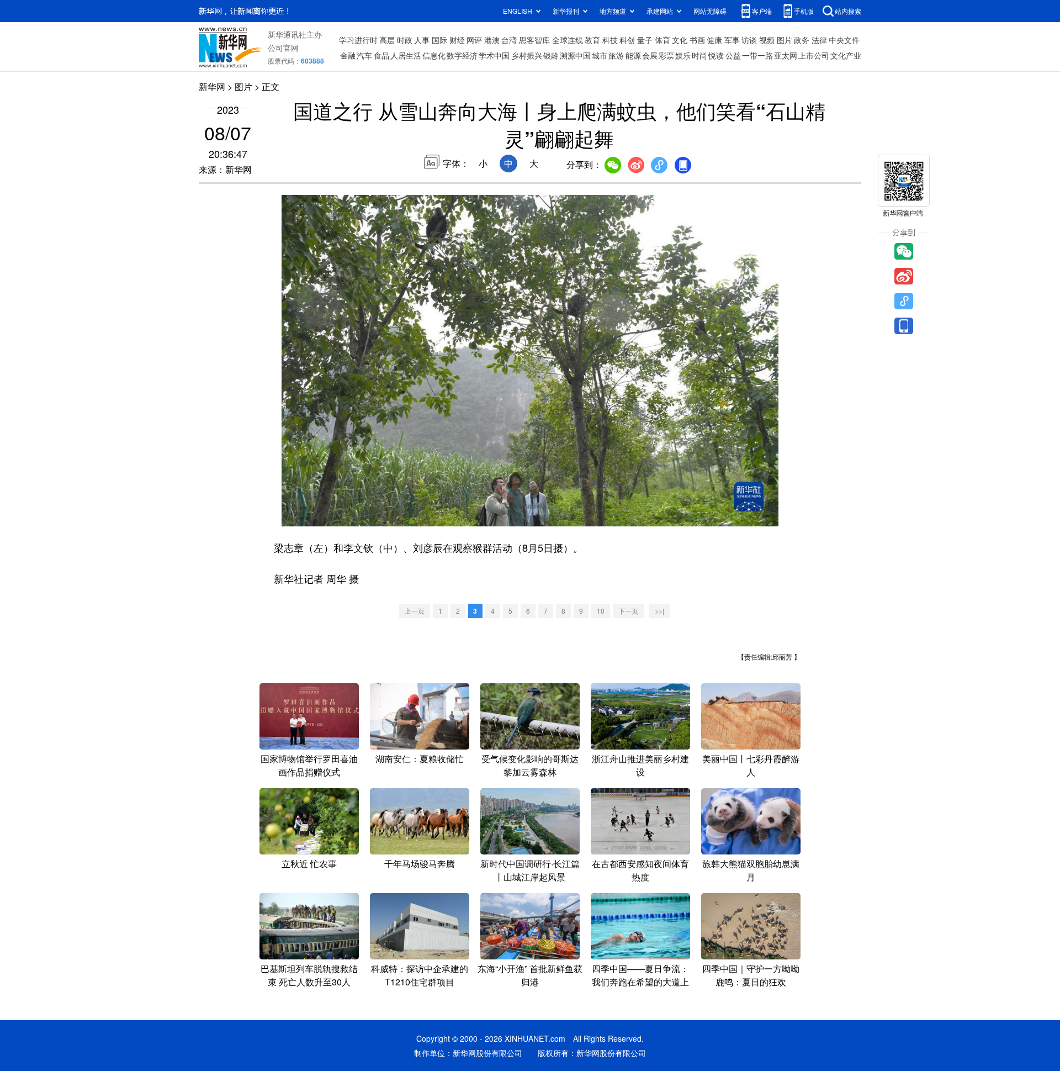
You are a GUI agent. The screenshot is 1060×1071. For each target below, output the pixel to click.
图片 (784, 39)
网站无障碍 (710, 10)
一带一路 (757, 55)
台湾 (509, 39)
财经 (457, 39)
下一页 (628, 610)
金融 (348, 55)
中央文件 (844, 39)
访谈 (749, 39)
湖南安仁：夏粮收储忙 (419, 758)
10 (601, 610)
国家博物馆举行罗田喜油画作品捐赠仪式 (309, 765)
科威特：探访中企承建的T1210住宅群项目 (419, 975)
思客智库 (534, 39)
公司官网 (283, 47)
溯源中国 (575, 55)
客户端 (762, 10)
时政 (404, 39)
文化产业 (845, 55)
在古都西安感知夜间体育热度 (640, 870)
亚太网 (785, 55)
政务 (801, 39)
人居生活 (405, 55)
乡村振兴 (526, 55)
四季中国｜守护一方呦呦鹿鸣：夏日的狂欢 (750, 975)
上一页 (415, 610)
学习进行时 (358, 39)
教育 (592, 39)
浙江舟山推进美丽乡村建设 (640, 765)
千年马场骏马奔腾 (419, 863)
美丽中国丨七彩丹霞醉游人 (750, 765)
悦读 (716, 55)
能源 (633, 55)
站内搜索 (848, 10)
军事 (732, 39)
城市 (599, 55)
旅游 (616, 55)
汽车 (364, 55)
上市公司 (813, 55)
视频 (767, 39)
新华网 (212, 86)
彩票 (666, 55)
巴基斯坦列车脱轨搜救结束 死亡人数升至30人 (309, 975)
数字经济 (462, 55)
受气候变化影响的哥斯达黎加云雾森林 (530, 765)
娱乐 (683, 55)
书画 (697, 39)
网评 (474, 39)
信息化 (434, 55)
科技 (610, 39)
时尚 (699, 55)
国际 (439, 39)
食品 (381, 55)
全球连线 (567, 39)
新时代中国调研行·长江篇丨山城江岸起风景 (530, 870)
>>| (659, 610)
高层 (387, 39)
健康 (714, 39)
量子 (645, 39)
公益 (733, 55)
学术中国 (494, 55)
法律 (819, 39)
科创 (627, 39)
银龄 (551, 55)
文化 (679, 39)
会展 (650, 55)
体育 (662, 39)
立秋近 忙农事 (309, 863)
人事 (422, 39)
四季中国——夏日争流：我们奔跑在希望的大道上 (640, 975)
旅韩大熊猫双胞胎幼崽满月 (750, 870)
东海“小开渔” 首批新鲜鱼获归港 (530, 975)
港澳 (492, 39)
